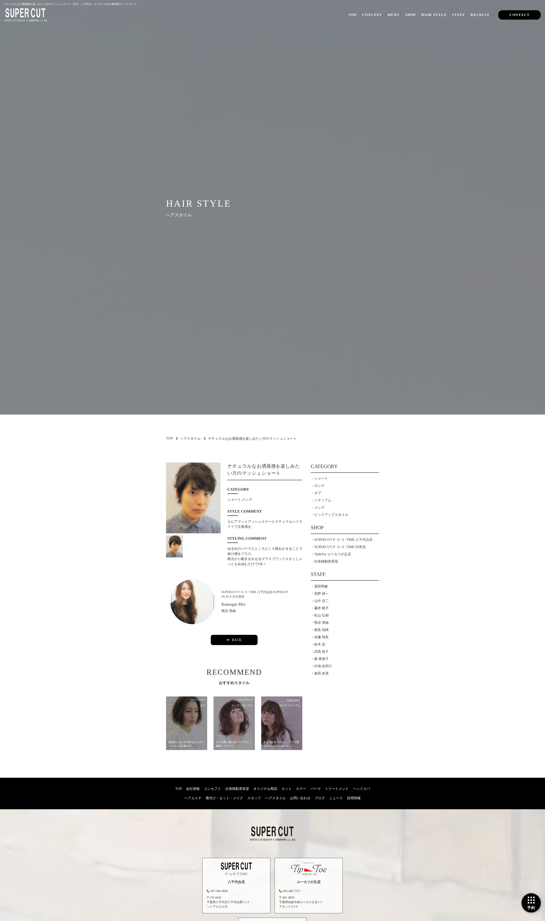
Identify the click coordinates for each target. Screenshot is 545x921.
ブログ (320, 798)
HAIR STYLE (434, 15)
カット (286, 788)
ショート (321, 478)
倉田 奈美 (321, 673)
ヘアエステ (192, 798)
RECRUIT (480, 15)
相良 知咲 (321, 630)
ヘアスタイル (190, 438)
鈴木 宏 (319, 644)
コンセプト (212, 788)
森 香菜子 (321, 659)
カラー (301, 788)
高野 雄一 (321, 593)
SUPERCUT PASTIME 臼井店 (340, 547)
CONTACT (519, 15)
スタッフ (254, 798)
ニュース (336, 798)
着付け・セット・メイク (224, 798)
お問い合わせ (300, 798)
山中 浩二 (321, 601)
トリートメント (337, 788)
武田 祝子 (321, 651)
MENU (393, 15)
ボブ (317, 493)
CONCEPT (372, 15)
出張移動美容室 (326, 561)
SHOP (410, 15)
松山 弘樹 (321, 615)
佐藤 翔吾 (321, 637)
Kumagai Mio (233, 604)
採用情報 (354, 798)
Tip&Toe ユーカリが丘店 (332, 554)
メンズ (319, 507)
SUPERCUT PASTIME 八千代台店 (343, 539)
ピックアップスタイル (331, 514)
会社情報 (193, 788)
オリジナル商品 (265, 788)
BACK (237, 640)
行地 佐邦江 (323, 666)
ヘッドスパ (361, 788)
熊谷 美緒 (228, 611)
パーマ (315, 788)
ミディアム (322, 500)
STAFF (458, 15)
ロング (319, 485)
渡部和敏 (321, 586)
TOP (353, 15)
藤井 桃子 (321, 608)
